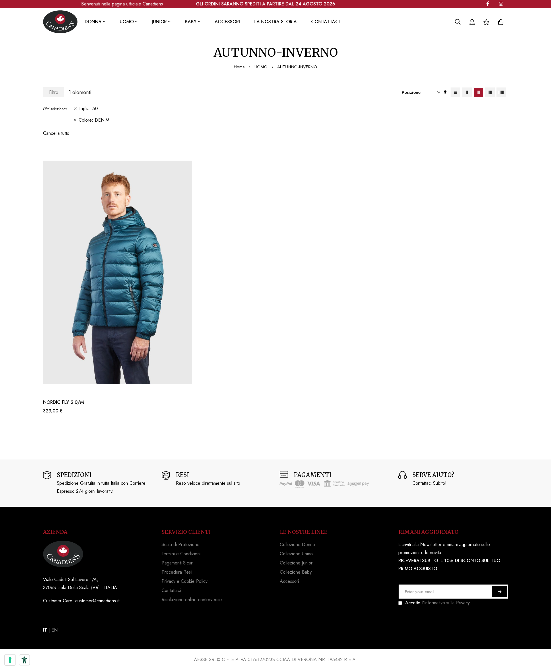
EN (54, 630)
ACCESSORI (227, 21)
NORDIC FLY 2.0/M (63, 402)
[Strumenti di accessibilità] (24, 660)
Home (240, 67)
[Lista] (455, 92)
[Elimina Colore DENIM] (75, 120)
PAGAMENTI (312, 474)
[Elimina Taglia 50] (75, 109)
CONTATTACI (325, 21)
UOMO (262, 67)
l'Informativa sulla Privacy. (446, 602)
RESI (182, 474)
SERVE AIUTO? (433, 474)
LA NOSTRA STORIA (275, 21)
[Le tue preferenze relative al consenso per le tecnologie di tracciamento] (10, 660)
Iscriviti (499, 591)
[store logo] (60, 21)
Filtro (53, 92)
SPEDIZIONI (74, 474)
